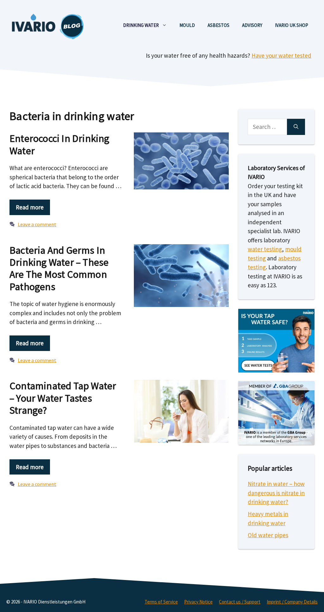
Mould (187, 25)
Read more (30, 207)
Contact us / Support (239, 602)
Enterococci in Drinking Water (59, 144)
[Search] (296, 127)
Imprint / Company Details (292, 602)
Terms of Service (161, 602)
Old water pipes (268, 535)
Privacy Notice (198, 602)
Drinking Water (141, 25)
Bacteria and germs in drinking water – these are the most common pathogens (59, 268)
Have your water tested (281, 55)
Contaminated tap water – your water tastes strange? (62, 398)
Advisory (252, 25)
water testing (265, 249)
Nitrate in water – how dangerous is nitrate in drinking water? (276, 493)
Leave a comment (37, 224)
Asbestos (218, 25)
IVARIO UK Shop (291, 25)
